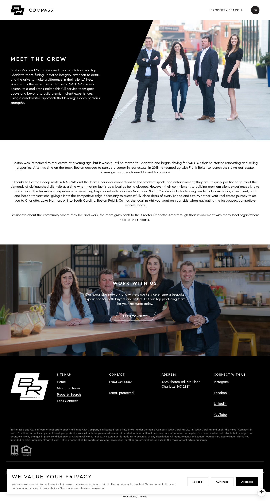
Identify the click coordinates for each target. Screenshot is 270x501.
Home (61, 382)
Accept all (247, 481)
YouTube (220, 415)
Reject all (198, 481)
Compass (93, 429)
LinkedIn (220, 404)
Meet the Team (68, 388)
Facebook (221, 393)
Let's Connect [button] (135, 316)
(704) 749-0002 (120, 382)
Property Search (226, 10)
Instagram (221, 382)
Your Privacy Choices (135, 496)
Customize (222, 481)
